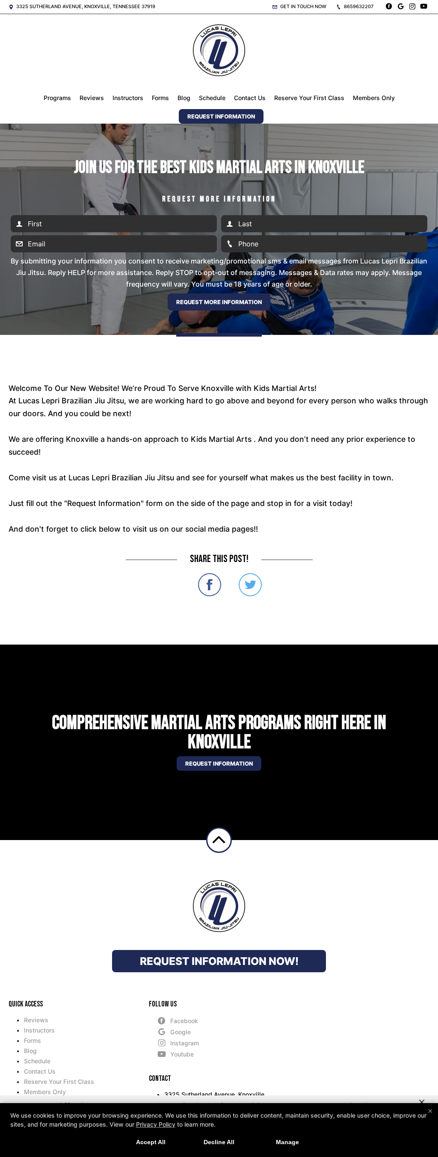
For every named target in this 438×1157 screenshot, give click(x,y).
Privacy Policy (155, 1124)
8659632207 (358, 6)
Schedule (212, 97)
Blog (184, 97)
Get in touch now (302, 6)
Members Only (374, 97)
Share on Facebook (209, 584)
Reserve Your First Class (309, 97)
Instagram (184, 1043)
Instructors (127, 97)
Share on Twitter (250, 584)
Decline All (219, 1142)
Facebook (184, 1020)
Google (180, 1032)
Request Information (221, 116)
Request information (219, 763)
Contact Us (250, 97)
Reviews (92, 97)
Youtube (182, 1054)
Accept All (151, 1142)
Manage (287, 1142)
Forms (160, 97)
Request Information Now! (219, 961)
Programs (57, 97)
